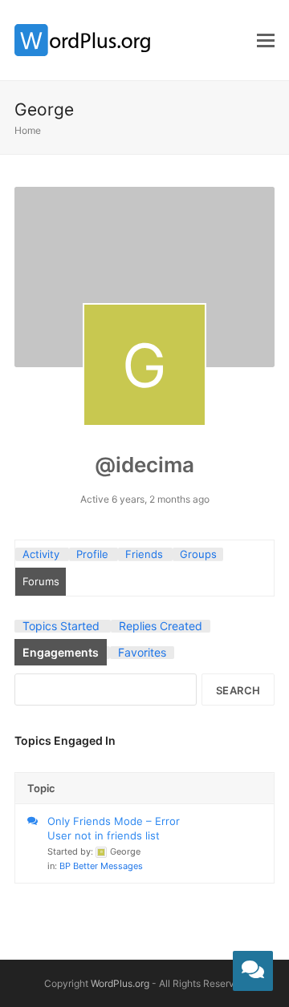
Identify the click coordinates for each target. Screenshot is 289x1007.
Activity (40, 554)
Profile (92, 554)
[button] (266, 40)
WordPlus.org (120, 983)
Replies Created (160, 626)
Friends (144, 554)
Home (27, 130)
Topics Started (61, 626)
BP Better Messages (101, 866)
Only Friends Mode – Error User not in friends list (113, 828)
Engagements (60, 652)
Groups (198, 554)
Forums (40, 581)
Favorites (142, 652)
